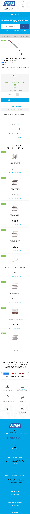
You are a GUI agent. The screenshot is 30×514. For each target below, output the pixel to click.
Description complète (15, 106)
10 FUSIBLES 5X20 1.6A (15, 293)
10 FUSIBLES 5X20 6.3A (15, 241)
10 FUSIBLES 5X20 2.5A (15, 215)
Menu (16, 14)
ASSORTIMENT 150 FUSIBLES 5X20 (15, 319)
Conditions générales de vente (15, 498)
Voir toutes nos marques (15, 377)
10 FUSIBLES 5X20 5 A (15, 345)
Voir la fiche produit (15, 172)
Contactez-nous (15, 505)
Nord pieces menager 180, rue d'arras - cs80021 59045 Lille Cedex (14, 439)
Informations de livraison (15, 109)
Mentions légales (15, 494)
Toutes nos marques (15, 491)
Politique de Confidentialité (15, 502)
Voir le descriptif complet (15, 72)
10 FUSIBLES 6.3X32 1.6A (15, 163)
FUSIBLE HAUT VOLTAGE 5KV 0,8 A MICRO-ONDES (15, 267)
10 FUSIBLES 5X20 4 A (15, 189)
